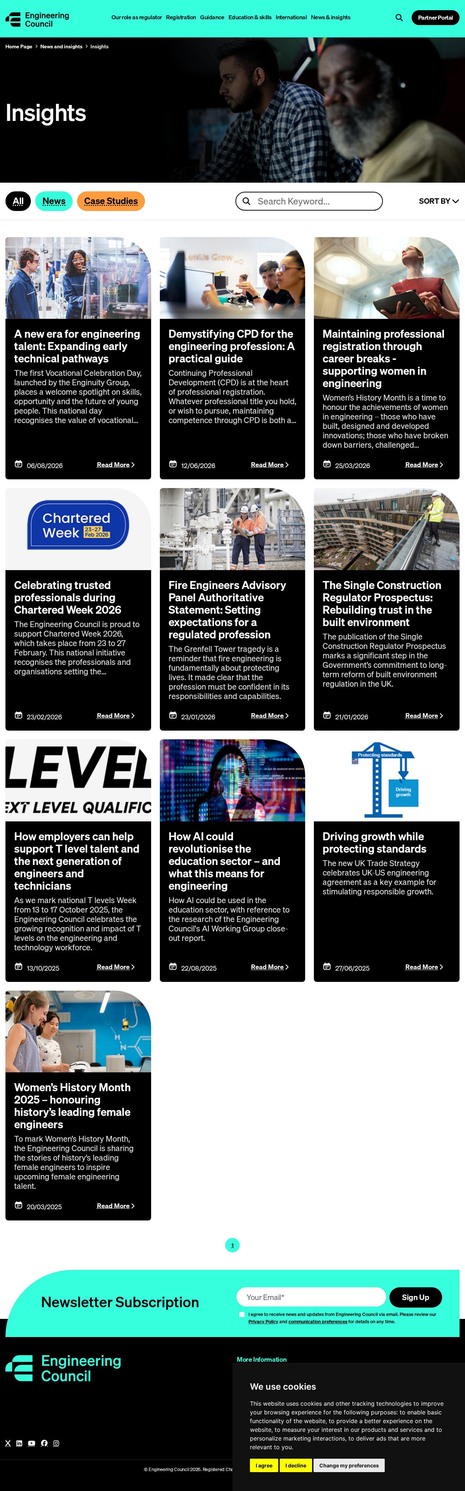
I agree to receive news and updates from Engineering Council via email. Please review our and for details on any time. (342, 1318)
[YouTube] (31, 1443)
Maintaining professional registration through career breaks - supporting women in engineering (384, 358)
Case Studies (111, 201)
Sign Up (415, 1297)
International (291, 17)
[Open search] (399, 17)
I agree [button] (264, 1465)
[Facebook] (44, 1443)
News (54, 201)
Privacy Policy (263, 1321)
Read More (113, 464)
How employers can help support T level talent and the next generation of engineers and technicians (77, 861)
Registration (181, 17)
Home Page (18, 46)
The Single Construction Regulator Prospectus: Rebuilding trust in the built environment (382, 603)
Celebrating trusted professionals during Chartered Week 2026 (67, 597)
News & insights (331, 17)
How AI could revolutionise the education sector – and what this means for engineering (224, 861)
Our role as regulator (137, 17)
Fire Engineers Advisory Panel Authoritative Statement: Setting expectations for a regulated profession (227, 609)
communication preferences (317, 1321)
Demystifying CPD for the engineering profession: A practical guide (232, 346)
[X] (8, 1443)
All (18, 201)
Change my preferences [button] (349, 1465)
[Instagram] (56, 1443)
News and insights (61, 46)
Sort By (435, 201)
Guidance (212, 17)
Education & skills (250, 17)
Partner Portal (435, 17)
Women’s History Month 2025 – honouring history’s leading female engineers (72, 1105)
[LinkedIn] (19, 1443)
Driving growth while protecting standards (374, 842)
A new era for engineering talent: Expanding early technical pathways (77, 346)
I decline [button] (296, 1465)
